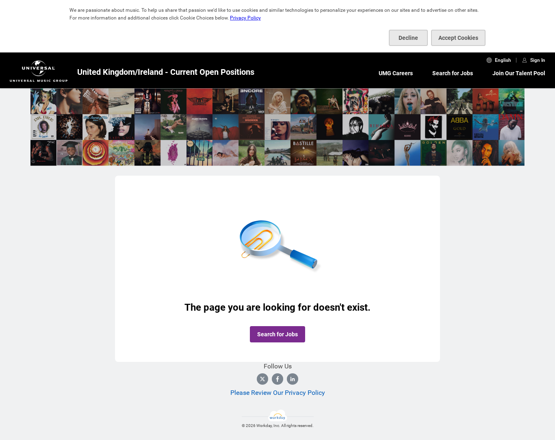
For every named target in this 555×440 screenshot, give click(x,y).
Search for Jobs (452, 73)
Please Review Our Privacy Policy (277, 392)
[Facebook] (277, 379)
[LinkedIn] (292, 379)
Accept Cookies (458, 38)
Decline (408, 38)
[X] (262, 379)
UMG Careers (396, 73)
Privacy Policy (245, 18)
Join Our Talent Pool (518, 73)
